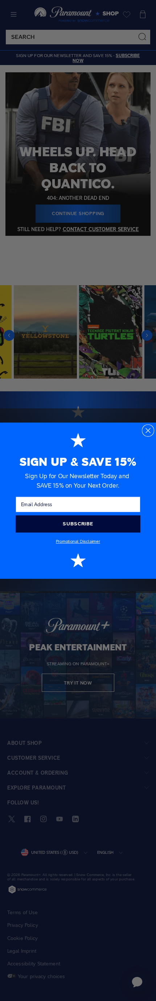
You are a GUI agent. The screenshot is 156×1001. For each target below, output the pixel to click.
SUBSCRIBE (78, 523)
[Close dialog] (148, 430)
